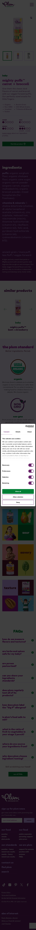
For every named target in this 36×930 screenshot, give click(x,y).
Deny (18, 502)
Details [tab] (18, 432)
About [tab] (29, 432)
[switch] (31, 471)
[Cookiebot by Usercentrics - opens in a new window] (25, 426)
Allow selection (18, 497)
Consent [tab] (6, 432)
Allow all (18, 491)
